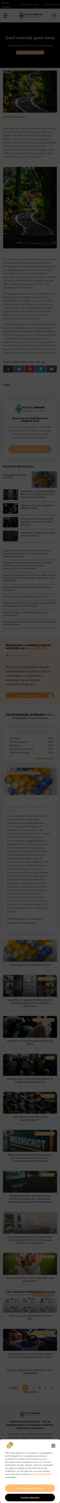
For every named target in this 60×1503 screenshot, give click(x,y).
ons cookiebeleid (42, 1474)
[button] (53, 1445)
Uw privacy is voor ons (30, 1488)
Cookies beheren (30, 1497)
